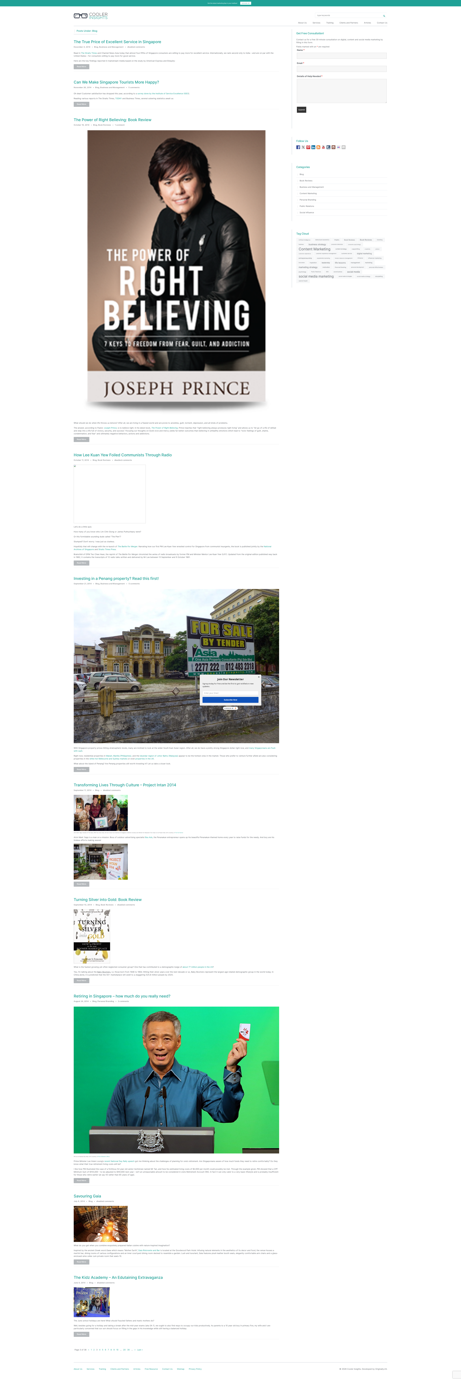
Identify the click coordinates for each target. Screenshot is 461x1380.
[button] (230, 679)
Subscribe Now (230, 699)
